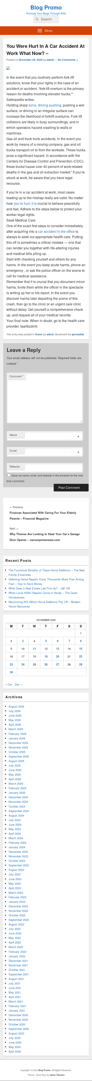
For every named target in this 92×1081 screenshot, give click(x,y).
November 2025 (18, 747)
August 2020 (16, 1033)
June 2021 (15, 988)
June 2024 (15, 824)
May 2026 (15, 720)
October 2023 (17, 861)
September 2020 (19, 1029)
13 (57, 649)
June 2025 (15, 770)
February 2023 (17, 897)
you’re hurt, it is (25, 203)
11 (34, 649)
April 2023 (15, 888)
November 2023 (18, 856)
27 (57, 664)
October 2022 (17, 915)
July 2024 (15, 820)
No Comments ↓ (68, 60)
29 (80, 664)
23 (11, 664)
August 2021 (16, 979)
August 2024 (16, 815)
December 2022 (18, 906)
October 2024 (17, 806)
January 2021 (17, 1010)
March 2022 (16, 947)
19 (46, 656)
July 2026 (15, 711)
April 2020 (15, 1051)
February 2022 (17, 952)
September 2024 (19, 811)
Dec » (18, 684)
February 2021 (17, 1006)
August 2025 (16, 761)
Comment (17, 376)
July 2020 (15, 1038)
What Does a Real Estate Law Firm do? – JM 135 (39, 588)
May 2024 (15, 829)
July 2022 (15, 929)
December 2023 (18, 852)
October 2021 (17, 970)
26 (46, 664)
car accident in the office (56, 231)
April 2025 (15, 779)
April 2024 (15, 833)
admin (50, 60)
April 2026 (15, 724)
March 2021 (16, 1001)
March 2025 (16, 783)
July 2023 (15, 874)
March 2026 (16, 729)
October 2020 (17, 1024)
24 (22, 664)
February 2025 (17, 788)
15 (80, 649)
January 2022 (17, 956)
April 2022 (15, 942)
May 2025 (15, 774)
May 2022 (15, 938)
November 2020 (18, 1019)
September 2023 (19, 865)
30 (11, 672)
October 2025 (17, 752)
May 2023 (15, 883)
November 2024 (18, 802)
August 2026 (16, 706)
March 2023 (16, 892)
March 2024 (16, 838)
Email (13, 450)
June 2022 (15, 933)
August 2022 (16, 924)
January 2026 (17, 738)
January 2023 (17, 902)
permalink (78, 334)
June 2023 (15, 879)
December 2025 (18, 743)
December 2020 (18, 1015)
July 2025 (15, 765)
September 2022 (19, 920)
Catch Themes (57, 1074)
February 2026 (17, 734)
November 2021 (18, 965)
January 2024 (17, 847)
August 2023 (16, 870)
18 (34, 656)
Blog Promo (46, 7)
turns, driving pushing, (46, 105)
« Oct (8, 684)
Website (15, 466)
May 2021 (15, 992)
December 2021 (18, 961)
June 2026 (15, 715)
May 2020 (15, 1047)
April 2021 (15, 997)
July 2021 (15, 983)
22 (80, 656)
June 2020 (15, 1042)
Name (13, 435)
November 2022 (18, 911)
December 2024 (18, 797)
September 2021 (19, 974)
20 (57, 656)
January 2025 (17, 792)
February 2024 (17, 842)
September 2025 (19, 756)
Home (38, 334)
